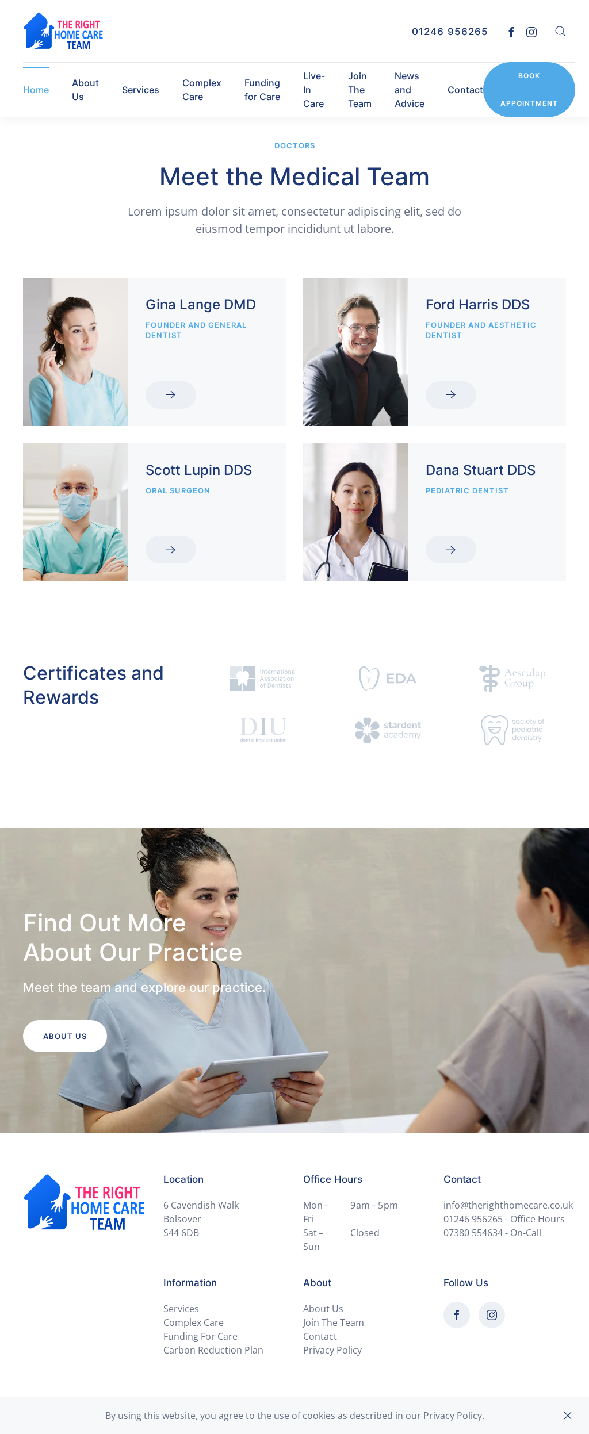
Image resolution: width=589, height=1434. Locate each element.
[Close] (568, 1416)
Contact (465, 89)
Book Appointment (529, 89)
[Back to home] (63, 31)
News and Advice (409, 89)
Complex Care (201, 89)
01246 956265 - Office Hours (504, 1219)
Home (36, 89)
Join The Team (360, 89)
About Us (85, 89)
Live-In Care (314, 89)
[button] (560, 31)
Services (140, 89)
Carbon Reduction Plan (213, 1350)
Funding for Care (262, 89)
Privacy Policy (332, 1350)
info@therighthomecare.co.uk (508, 1205)
